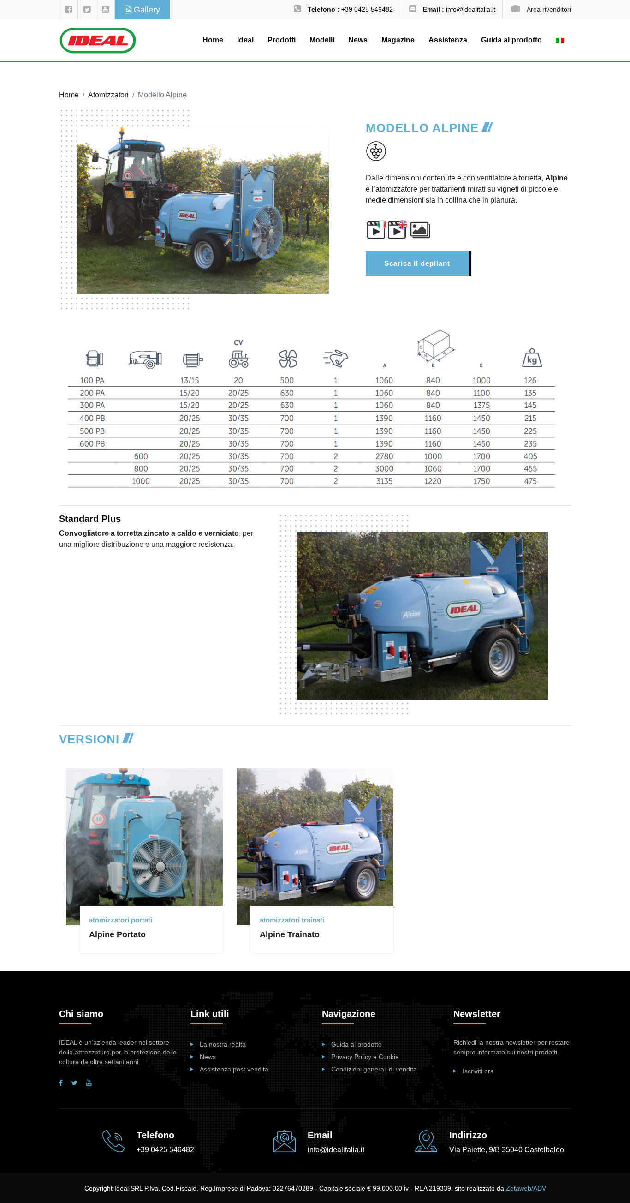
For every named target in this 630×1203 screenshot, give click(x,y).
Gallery (145, 9)
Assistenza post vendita (234, 1069)
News (358, 40)
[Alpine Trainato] (322, 775)
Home (212, 40)
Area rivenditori (549, 9)
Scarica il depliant (417, 263)
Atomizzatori (108, 95)
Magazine (398, 40)
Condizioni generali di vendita (374, 1069)
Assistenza (447, 40)
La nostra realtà (223, 1044)
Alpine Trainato (290, 934)
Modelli (321, 40)
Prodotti (281, 40)
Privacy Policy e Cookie (365, 1056)
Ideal (245, 40)
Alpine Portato (117, 934)
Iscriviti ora (478, 1071)
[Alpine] (418, 229)
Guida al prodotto (511, 40)
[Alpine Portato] (151, 775)
